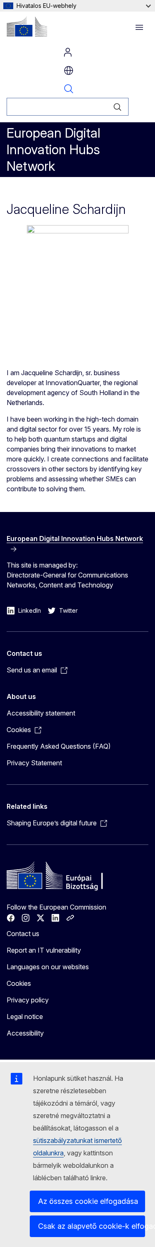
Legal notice (25, 1016)
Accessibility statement (41, 713)
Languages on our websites (48, 967)
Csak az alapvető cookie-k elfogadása (91, 1226)
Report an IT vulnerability (44, 950)
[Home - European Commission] (27, 26)
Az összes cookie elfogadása (88, 1201)
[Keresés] (118, 107)
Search (68, 89)
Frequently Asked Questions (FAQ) (59, 746)
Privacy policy (28, 1000)
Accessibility (25, 1033)
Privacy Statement (34, 763)
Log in (68, 52)
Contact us (23, 933)
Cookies (19, 983)
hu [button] (69, 70)
